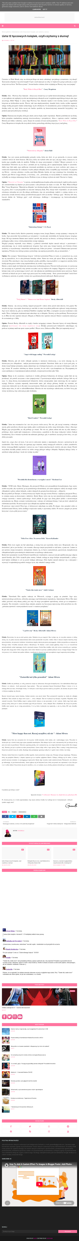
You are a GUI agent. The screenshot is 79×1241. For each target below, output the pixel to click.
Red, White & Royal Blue (33, 89)
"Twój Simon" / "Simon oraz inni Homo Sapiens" (33, 299)
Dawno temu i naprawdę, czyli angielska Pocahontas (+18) (29, 1029)
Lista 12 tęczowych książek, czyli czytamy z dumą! (11, 862)
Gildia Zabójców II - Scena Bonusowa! (16, 1008)
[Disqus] (39, 900)
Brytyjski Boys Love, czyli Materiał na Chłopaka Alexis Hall (39, 862)
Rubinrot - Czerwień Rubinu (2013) (21, 1072)
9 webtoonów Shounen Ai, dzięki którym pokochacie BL (59, 795)
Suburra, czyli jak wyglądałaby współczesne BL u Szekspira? (62, 862)
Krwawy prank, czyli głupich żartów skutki (24, 1081)
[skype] (30, 1131)
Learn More (37, 9)
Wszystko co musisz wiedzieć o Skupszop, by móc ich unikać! (30, 1046)
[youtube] (68, 1131)
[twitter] (30, 1126)
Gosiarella (6, 40)
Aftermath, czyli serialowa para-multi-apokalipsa (27, 1089)
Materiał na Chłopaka (15, 182)
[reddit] (68, 1126)
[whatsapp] (49, 1126)
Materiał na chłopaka (35, 150)
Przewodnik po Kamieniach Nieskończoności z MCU (27, 1038)
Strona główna (6, 32)
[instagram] (49, 1131)
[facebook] (11, 1126)
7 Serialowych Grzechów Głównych (22, 1107)
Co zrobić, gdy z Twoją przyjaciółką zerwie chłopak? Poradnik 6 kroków (33, 1064)
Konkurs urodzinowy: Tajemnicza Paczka (23, 1098)
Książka (14, 812)
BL (9, 812)
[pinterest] (11, 1131)
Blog (35, 1238)
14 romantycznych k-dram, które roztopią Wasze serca (28, 1055)
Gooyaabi (50, 1238)
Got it (45, 9)
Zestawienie (15, 32)
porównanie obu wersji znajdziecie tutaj (24, 326)
